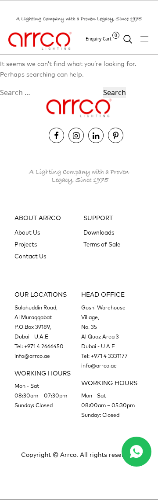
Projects (25, 245)
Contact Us (30, 257)
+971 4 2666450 (44, 346)
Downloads (98, 233)
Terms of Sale (101, 245)
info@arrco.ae (32, 356)
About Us (27, 233)
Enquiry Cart (101, 38)
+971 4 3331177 (109, 356)
